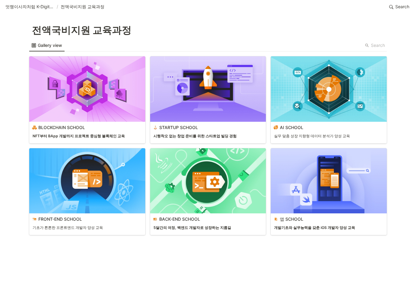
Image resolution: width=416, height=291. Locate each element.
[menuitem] (47, 45)
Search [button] (378, 45)
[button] (30, 7)
